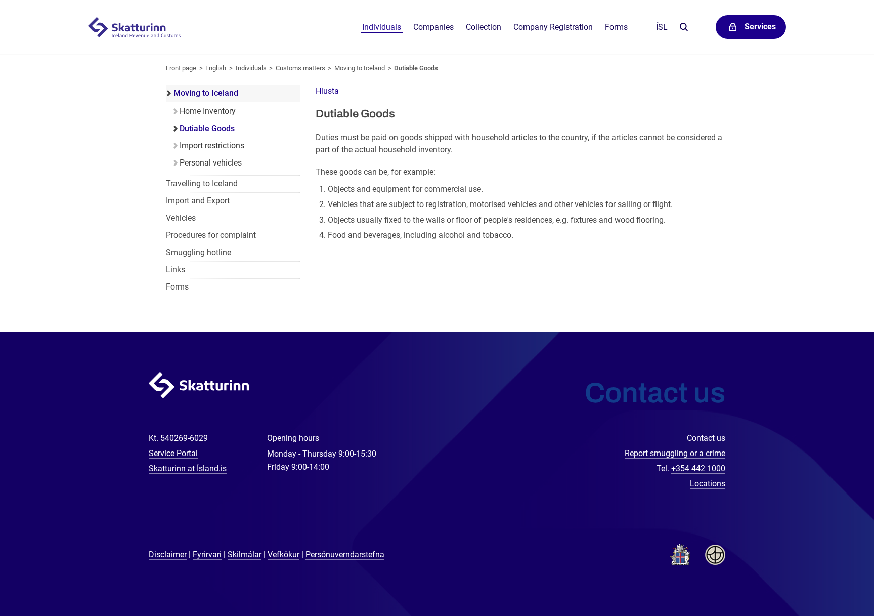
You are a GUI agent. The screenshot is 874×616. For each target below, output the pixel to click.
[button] (327, 91)
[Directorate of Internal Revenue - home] (139, 27)
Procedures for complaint (211, 235)
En (215, 68)
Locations (707, 483)
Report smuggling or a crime (675, 453)
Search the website (683, 27)
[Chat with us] (833, 575)
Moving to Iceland (359, 68)
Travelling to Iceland (202, 183)
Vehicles (181, 218)
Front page (181, 68)
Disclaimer (168, 554)
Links (175, 269)
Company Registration (553, 27)
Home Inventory (208, 111)
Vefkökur (283, 554)
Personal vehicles (211, 163)
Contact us (706, 438)
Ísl (662, 27)
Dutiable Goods (416, 68)
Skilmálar (244, 554)
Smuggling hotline (198, 252)
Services (760, 26)
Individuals (381, 27)
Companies (433, 27)
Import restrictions (212, 145)
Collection (483, 27)
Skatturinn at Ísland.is (188, 468)
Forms (616, 27)
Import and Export (198, 201)
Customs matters (300, 68)
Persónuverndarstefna (344, 554)
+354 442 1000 (698, 468)
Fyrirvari (207, 554)
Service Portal (173, 453)
